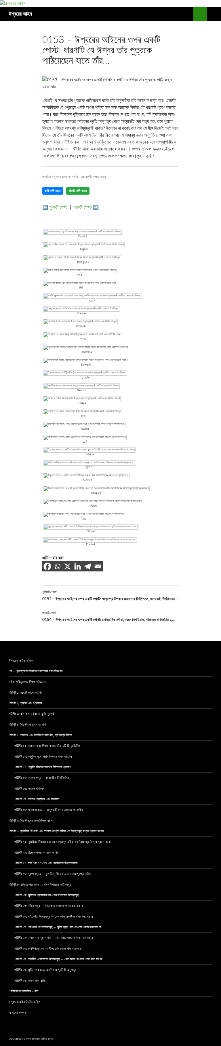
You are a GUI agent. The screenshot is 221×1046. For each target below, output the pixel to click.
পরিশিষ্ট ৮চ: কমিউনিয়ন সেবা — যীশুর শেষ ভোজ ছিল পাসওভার (47, 948)
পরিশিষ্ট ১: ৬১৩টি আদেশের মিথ (26, 692)
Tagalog (85, 429)
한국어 (89, 467)
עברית (83, 339)
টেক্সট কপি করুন (78, 191)
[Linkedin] (78, 566)
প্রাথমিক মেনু (214, 14)
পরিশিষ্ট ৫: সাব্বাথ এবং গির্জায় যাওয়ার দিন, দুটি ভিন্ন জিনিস (40, 735)
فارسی (85, 377)
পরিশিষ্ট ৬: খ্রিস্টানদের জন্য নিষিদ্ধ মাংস (30, 820)
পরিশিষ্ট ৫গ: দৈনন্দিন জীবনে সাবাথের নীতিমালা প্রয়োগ (42, 767)
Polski (93, 506)
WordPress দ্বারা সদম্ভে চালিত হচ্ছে (31, 1039)
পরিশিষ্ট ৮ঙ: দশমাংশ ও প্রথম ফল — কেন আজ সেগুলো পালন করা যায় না (53, 938)
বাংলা (83, 416)
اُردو (85, 442)
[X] (67, 566)
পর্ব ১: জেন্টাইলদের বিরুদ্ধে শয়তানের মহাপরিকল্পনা (35, 671)
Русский (80, 326)
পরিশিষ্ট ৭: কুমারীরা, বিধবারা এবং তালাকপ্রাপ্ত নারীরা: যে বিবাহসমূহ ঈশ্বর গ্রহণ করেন (56, 831)
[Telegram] (88, 566)
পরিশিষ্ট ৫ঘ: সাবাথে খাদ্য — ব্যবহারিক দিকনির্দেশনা (41, 778)
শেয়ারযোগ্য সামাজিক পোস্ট (23, 991)
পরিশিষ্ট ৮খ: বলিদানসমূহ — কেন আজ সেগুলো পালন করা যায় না (48, 906)
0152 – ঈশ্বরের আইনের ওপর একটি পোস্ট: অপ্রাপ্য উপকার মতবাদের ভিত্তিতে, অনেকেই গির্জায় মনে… (110, 595)
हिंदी (81, 288)
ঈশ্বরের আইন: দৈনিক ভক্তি (24, 1002)
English (84, 249)
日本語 (82, 403)
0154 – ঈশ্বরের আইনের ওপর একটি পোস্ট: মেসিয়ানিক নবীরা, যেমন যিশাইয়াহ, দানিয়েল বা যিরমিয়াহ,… (108, 616)
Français (81, 313)
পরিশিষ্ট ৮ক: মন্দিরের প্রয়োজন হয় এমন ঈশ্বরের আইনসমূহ (46, 895)
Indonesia (86, 352)
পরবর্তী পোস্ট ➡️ (86, 207)
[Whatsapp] (57, 566)
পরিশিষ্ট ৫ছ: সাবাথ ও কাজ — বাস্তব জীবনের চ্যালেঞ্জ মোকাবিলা (48, 810)
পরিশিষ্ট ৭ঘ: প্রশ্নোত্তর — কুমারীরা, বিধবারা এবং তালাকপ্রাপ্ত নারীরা (52, 874)
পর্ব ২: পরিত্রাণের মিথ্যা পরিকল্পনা (27, 682)
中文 (80, 275)
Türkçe (91, 531)
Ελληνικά (86, 480)
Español (82, 236)
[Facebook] (47, 566)
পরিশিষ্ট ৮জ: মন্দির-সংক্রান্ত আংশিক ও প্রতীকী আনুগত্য (45, 970)
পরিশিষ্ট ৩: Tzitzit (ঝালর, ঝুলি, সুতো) (31, 714)
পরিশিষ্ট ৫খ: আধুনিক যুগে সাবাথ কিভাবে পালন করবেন (43, 756)
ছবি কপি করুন (52, 191)
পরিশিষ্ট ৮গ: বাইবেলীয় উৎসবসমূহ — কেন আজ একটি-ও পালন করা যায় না (53, 916)
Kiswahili (86, 365)
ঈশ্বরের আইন (20, 14)
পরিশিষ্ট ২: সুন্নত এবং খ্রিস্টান (25, 703)
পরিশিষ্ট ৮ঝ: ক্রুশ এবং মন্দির (29, 980)
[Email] (98, 566)
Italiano (89, 454)
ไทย (83, 519)
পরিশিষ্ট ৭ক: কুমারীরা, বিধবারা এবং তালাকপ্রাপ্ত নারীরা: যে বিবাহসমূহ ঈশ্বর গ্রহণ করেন (62, 842)
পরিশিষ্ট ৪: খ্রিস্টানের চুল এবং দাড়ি (27, 724)
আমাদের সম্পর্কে (17, 1012)
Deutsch (81, 390)
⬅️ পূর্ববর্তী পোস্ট (55, 207)
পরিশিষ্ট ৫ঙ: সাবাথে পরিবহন (29, 788)
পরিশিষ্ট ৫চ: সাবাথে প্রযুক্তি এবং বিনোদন (36, 799)
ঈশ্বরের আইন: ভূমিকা (21, 660)
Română (90, 544)
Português (83, 262)
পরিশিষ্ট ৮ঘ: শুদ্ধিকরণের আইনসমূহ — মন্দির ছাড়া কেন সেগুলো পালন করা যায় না (57, 927)
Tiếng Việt (96, 493)
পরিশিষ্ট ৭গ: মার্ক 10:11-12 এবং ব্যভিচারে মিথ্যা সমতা (45, 863)
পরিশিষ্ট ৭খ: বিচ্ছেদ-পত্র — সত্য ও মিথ (36, 852)
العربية (92, 300)
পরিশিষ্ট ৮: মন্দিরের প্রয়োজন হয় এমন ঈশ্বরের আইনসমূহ (40, 884)
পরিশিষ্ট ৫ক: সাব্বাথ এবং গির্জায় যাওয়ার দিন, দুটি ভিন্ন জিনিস (47, 746)
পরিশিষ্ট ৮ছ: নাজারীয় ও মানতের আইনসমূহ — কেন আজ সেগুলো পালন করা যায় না (58, 959)
